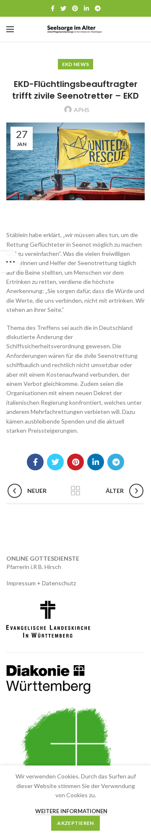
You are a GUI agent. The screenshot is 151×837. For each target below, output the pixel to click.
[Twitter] (63, 8)
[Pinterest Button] (75, 8)
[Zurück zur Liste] (75, 491)
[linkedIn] (86, 8)
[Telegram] (98, 8)
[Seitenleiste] (10, 261)
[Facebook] (52, 8)
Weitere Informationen (71, 811)
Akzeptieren (75, 823)
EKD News (75, 64)
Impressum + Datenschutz (41, 583)
